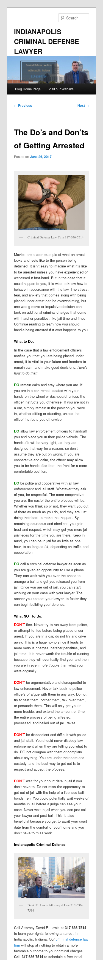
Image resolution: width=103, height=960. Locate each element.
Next (83, 105)
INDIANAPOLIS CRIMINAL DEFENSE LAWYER (46, 41)
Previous (23, 105)
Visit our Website (61, 89)
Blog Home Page (28, 89)
